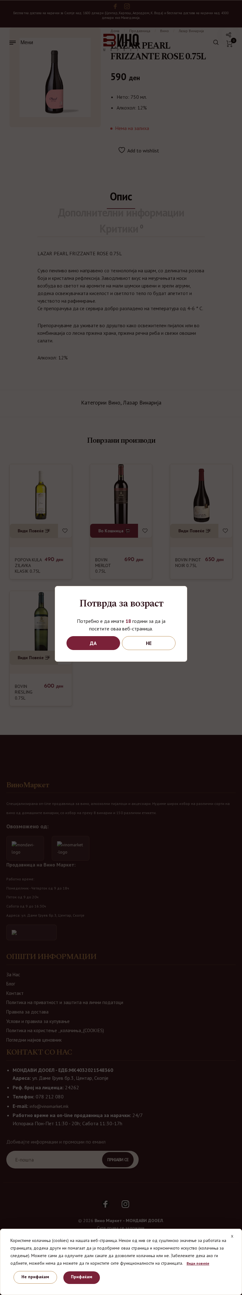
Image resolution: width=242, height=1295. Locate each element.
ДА (93, 643)
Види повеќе (198, 1263)
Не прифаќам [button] (35, 1277)
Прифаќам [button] (81, 1277)
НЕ (149, 643)
